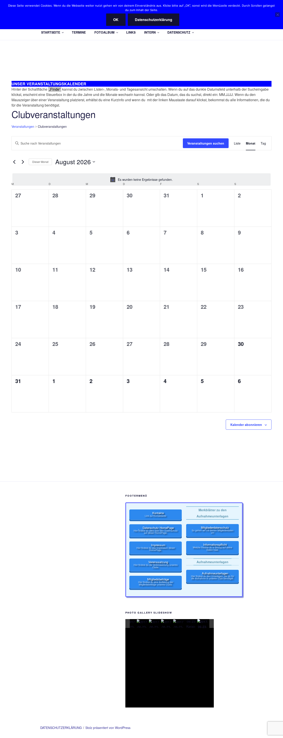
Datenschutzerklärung (153, 19)
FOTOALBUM (104, 32)
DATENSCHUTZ (178, 32)
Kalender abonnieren (246, 424)
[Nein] (277, 14)
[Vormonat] (14, 161)
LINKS (131, 32)
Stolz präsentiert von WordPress (107, 727)
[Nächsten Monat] (22, 161)
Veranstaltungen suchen (205, 143)
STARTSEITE (50, 32)
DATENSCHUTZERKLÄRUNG (61, 727)
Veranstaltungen (22, 126)
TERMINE (79, 32)
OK (116, 19)
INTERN (150, 32)
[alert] (141, 179)
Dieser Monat (40, 162)
